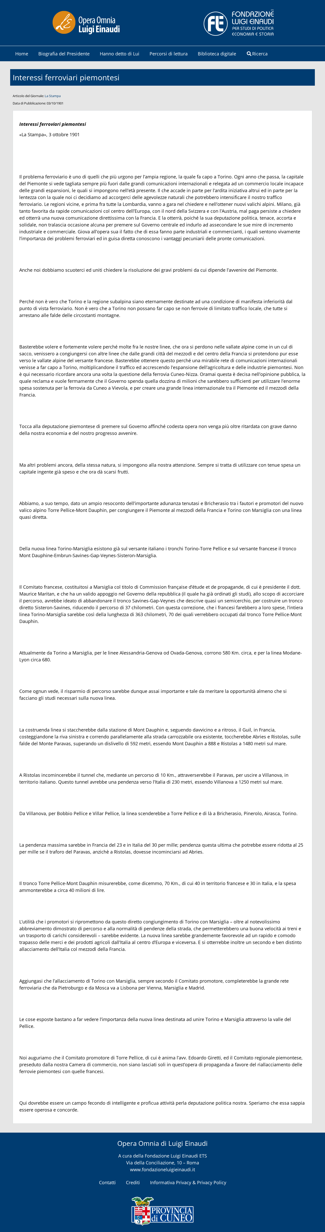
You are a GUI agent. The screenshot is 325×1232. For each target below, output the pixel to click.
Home (21, 54)
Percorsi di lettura (169, 54)
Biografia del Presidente (64, 54)
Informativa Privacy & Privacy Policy (188, 1182)
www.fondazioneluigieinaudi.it (162, 1169)
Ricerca (260, 54)
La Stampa (53, 96)
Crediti (133, 1182)
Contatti (107, 1182)
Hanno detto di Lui (119, 54)
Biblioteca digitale (217, 54)
